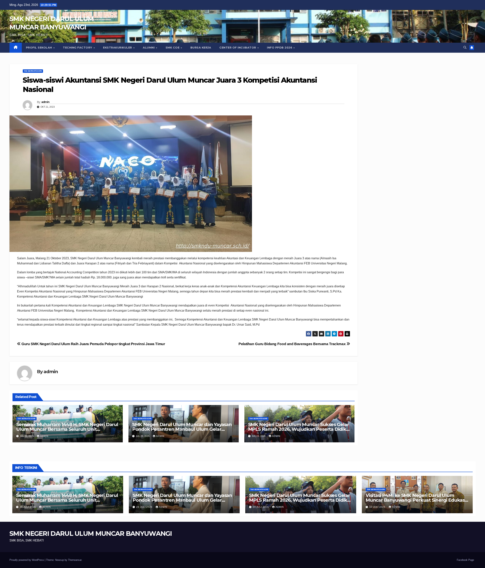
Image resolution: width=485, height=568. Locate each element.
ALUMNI (149, 47)
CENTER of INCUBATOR (238, 47)
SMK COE (173, 47)
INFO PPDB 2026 (280, 47)
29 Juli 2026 (28, 507)
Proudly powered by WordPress (27, 560)
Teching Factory (78, 47)
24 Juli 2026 (261, 507)
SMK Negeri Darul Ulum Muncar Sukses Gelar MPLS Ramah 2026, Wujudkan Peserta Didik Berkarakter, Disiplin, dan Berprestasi (298, 429)
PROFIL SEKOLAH (39, 47)
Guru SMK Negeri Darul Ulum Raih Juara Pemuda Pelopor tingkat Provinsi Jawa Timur (93, 344)
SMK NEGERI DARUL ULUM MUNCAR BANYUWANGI (90, 533)
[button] (464, 47)
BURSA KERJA (200, 47)
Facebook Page (465, 560)
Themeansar (74, 560)
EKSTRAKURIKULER (118, 47)
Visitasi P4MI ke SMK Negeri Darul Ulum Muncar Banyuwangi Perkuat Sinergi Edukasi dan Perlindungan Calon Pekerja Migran (416, 500)
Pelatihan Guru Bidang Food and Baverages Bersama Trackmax (293, 344)
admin (45, 102)
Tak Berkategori (33, 71)
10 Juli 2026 (377, 507)
